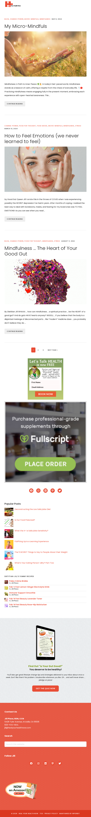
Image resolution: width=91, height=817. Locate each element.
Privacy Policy (51, 814)
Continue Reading (15, 104)
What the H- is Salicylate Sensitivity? (31, 530)
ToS (41, 814)
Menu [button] (83, 4)
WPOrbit (76, 814)
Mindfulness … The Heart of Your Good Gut (41, 251)
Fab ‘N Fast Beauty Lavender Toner (25, 598)
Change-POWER (16, 19)
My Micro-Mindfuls (26, 26)
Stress (78, 126)
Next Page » (53, 350)
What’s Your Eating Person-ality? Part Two (34, 563)
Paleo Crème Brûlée (18, 581)
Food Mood (42, 126)
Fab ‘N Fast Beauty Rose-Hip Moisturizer (28, 604)
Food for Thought (27, 126)
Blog (7, 19)
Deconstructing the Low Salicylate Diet (33, 509)
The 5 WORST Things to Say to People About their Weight (41, 552)
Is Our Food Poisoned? (25, 520)
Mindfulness (45, 19)
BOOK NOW (45, 394)
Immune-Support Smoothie (22, 593)
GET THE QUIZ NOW (45, 688)
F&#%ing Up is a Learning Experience (32, 541)
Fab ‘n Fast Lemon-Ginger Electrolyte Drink (29, 587)
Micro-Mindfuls (31, 19)
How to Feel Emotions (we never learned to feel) (42, 138)
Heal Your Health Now (13, 4)
